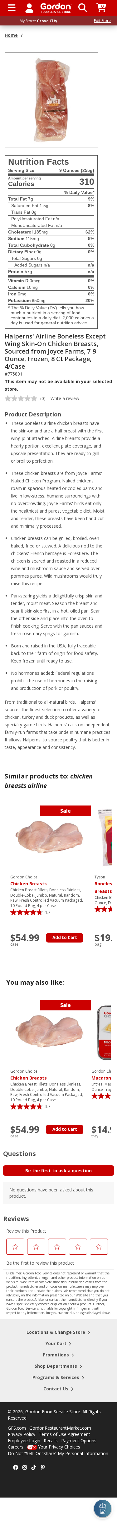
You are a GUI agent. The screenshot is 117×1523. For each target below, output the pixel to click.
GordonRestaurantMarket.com (60, 1428)
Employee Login (24, 1440)
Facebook (15, 1467)
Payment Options (78, 1440)
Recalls (51, 1440)
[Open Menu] (12, 7)
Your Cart (56, 1343)
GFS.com (17, 1428)
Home (11, 35)
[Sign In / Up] (29, 8)
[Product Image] (52, 99)
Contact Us (55, 1389)
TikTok (34, 1467)
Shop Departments (56, 1366)
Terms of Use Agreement (64, 1434)
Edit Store (102, 20)
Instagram (25, 1467)
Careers (15, 1447)
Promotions (56, 1355)
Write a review (65, 398)
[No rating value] (22, 398)
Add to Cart (64, 937)
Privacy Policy (21, 1434)
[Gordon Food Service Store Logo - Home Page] (56, 8)
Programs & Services (55, 1377)
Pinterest (43, 1467)
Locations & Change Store (56, 1332)
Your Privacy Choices (59, 1447)
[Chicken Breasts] (49, 838)
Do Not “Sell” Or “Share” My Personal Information (58, 1453)
